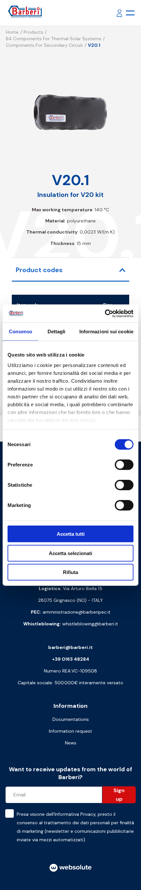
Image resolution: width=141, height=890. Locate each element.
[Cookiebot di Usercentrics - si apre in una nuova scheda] (104, 313)
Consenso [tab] (20, 331)
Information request (70, 731)
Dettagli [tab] (57, 331)
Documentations (70, 719)
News (70, 743)
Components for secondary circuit (44, 45)
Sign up (119, 794)
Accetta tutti (71, 534)
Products (33, 32)
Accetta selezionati (70, 553)
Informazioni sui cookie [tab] (106, 331)
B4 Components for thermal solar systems (53, 39)
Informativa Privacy (74, 814)
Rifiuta (70, 572)
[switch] (124, 465)
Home (12, 32)
